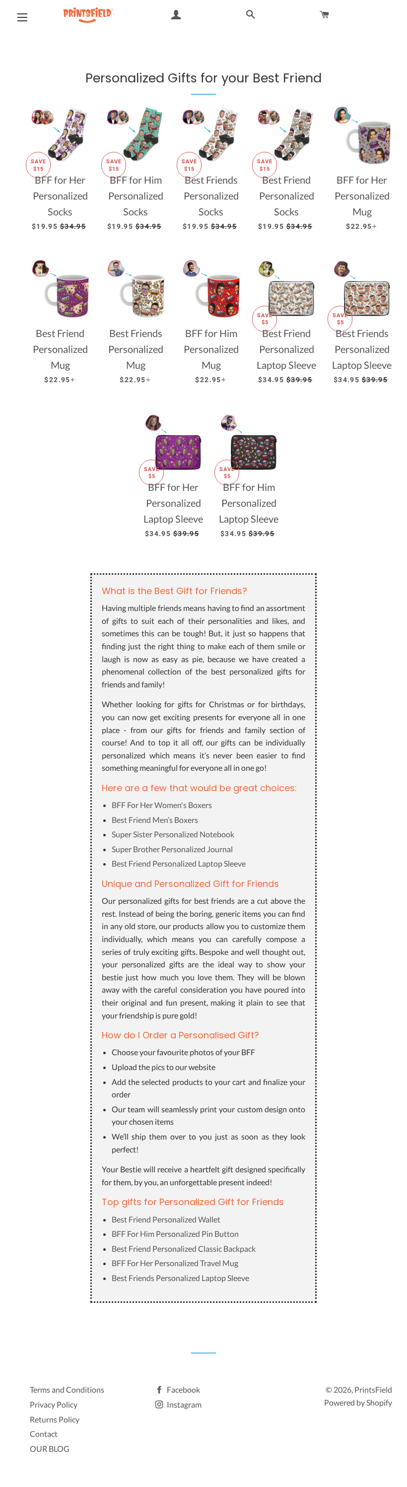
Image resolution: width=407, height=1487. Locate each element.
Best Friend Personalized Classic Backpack (184, 1248)
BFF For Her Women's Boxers (162, 805)
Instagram (183, 1404)
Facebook (182, 1389)
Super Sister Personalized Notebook (173, 834)
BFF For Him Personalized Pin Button (175, 1233)
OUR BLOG (49, 1448)
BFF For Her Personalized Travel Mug (175, 1263)
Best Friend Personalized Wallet (166, 1219)
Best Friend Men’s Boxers (155, 819)
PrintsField (373, 1389)
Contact (44, 1433)
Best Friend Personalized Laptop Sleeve (179, 863)
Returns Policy (54, 1419)
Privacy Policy (53, 1404)
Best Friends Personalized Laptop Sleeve (180, 1278)
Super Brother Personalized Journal (172, 849)
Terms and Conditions (67, 1389)
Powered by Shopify (358, 1402)
